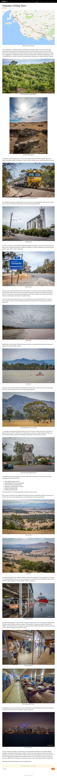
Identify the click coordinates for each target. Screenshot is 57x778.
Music (46, 1)
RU (12, 1)
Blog (37, 1)
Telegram (34, 765)
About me (52, 1)
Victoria (12, 8)
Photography (30, 1)
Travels (42, 1)
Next (53, 768)
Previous (4, 768)
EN (9, 1)
